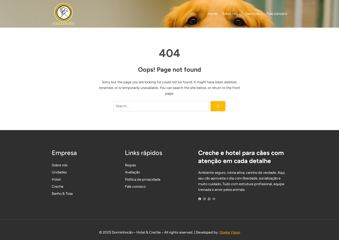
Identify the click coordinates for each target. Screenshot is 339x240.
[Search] (218, 106)
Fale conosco (135, 186)
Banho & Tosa (62, 193)
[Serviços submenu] (261, 14)
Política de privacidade (142, 179)
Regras (130, 165)
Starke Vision (230, 232)
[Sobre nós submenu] (240, 14)
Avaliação (132, 172)
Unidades (59, 172)
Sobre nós (59, 165)
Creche (57, 186)
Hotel (56, 179)
